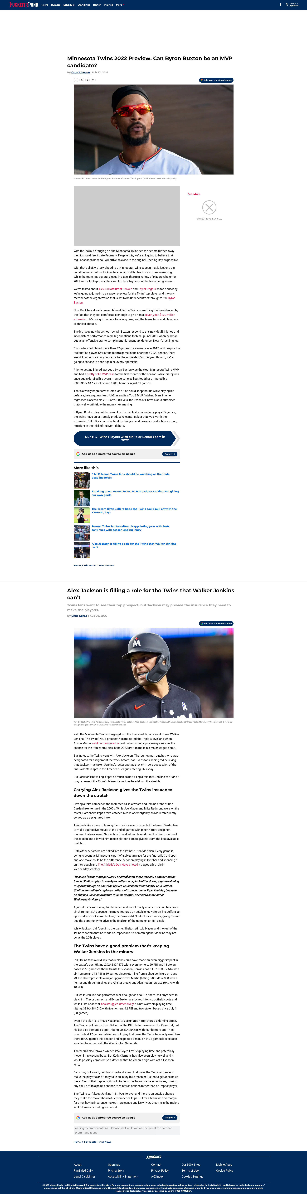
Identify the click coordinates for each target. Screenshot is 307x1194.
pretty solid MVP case (101, 374)
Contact (156, 1164)
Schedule (69, 4)
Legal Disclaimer (84, 1176)
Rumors (55, 4)
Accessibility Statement (123, 1176)
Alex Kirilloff (106, 289)
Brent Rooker (123, 289)
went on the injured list (106, 743)
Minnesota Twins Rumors (99, 565)
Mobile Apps (224, 1164)
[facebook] (280, 4)
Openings (114, 1164)
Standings (84, 4)
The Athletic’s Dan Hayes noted (118, 864)
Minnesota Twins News (97, 1141)
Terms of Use (190, 1170)
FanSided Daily (83, 1170)
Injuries (108, 4)
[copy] (93, 80)
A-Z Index (157, 1176)
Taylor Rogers (147, 289)
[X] (287, 4)
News (44, 4)
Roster (97, 4)
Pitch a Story (116, 1170)
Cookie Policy (224, 1170)
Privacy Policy (160, 1170)
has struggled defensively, (117, 1004)
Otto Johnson (80, 72)
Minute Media (56, 1185)
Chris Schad (79, 615)
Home (77, 565)
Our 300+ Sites (191, 1164)
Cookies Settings (192, 1176)
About (78, 1164)
